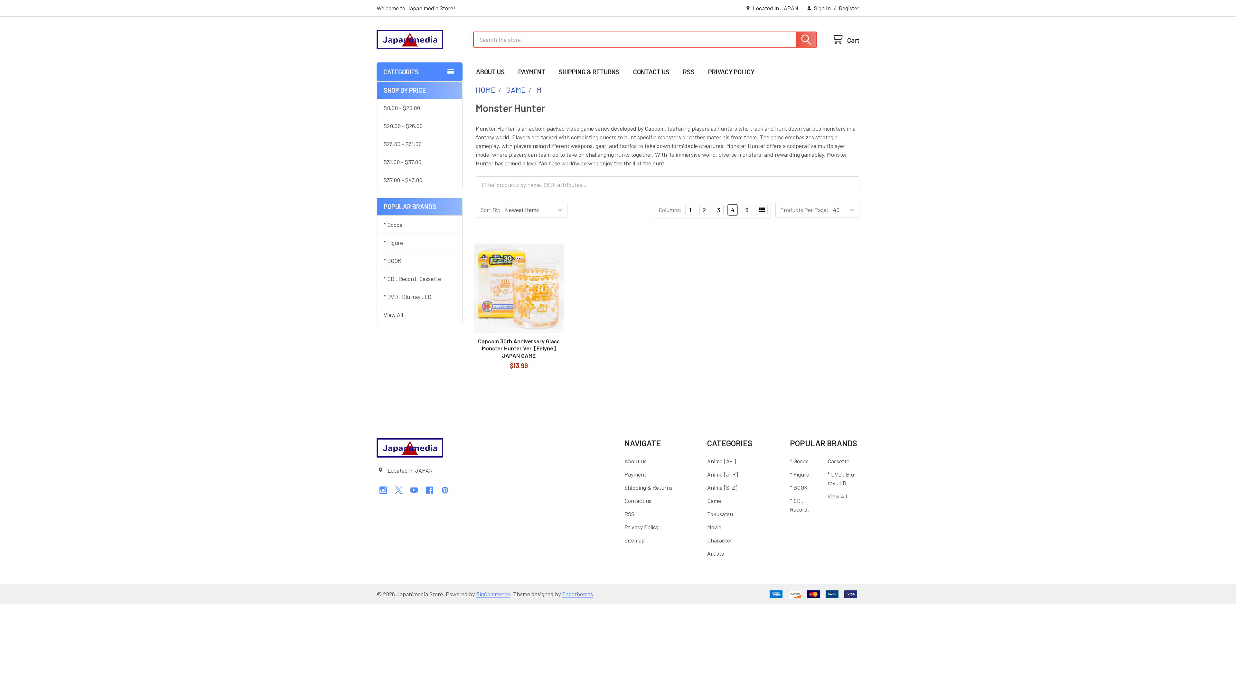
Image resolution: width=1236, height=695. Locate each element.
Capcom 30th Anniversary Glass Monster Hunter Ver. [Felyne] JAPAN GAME (519, 348)
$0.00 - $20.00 (402, 107)
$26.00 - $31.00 (403, 143)
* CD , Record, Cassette (412, 278)
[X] (398, 490)
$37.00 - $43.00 (403, 179)
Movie (714, 527)
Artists (715, 553)
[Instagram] (383, 490)
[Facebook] (429, 490)
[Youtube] (414, 490)
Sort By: (491, 209)
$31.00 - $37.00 (402, 161)
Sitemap (634, 540)
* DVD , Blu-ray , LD (407, 296)
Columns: (670, 209)
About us (490, 72)
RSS (689, 72)
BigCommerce (493, 594)
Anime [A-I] (721, 461)
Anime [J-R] (722, 474)
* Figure (393, 242)
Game (714, 500)
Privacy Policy (731, 72)
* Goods (393, 224)
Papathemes (577, 594)
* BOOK (392, 260)
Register (849, 8)
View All (393, 314)
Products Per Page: (804, 209)
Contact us (651, 72)
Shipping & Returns (589, 72)
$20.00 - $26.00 (403, 125)
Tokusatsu (720, 513)
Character (719, 540)
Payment (531, 72)
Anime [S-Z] (722, 487)
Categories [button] (401, 72)
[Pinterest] (445, 490)
